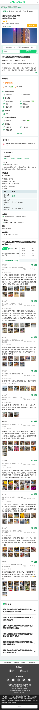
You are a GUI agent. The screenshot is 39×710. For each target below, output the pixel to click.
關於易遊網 (7, 662)
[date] (11, 47)
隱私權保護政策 (12, 702)
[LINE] (29, 680)
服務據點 (32, 662)
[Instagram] (18, 680)
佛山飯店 (15, 6)
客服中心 (24, 662)
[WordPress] (24, 680)
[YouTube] (13, 680)
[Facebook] (8, 680)
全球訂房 (3, 6)
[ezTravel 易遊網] (19, 2)
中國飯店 (9, 6)
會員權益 (16, 662)
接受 (19, 706)
